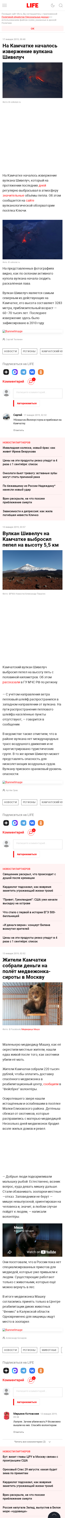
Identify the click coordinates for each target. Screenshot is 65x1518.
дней (42, 185)
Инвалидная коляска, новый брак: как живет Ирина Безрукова (29, 449)
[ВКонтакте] (32, 372)
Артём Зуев (12, 790)
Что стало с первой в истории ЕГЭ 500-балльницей (29, 914)
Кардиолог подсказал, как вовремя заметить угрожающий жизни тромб (28, 889)
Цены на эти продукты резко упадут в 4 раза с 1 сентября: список (30, 462)
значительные (13, 195)
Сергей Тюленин (14, 339)
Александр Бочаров (16, 1391)
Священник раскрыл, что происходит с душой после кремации (29, 876)
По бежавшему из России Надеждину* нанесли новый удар (29, 488)
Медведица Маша (30, 1029)
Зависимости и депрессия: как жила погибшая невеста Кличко (28, 513)
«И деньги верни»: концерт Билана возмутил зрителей (26, 927)
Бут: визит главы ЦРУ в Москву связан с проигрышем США (30, 1512)
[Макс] (14, 372)
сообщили (50, 1137)
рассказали (11, 682)
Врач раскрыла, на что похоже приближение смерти (24, 500)
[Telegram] (23, 372)
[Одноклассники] (40, 372)
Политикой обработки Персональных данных (25, 16)
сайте (30, 200)
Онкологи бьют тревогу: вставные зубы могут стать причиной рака (30, 475)
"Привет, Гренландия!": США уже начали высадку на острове (30, 901)
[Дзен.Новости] (6, 372)
